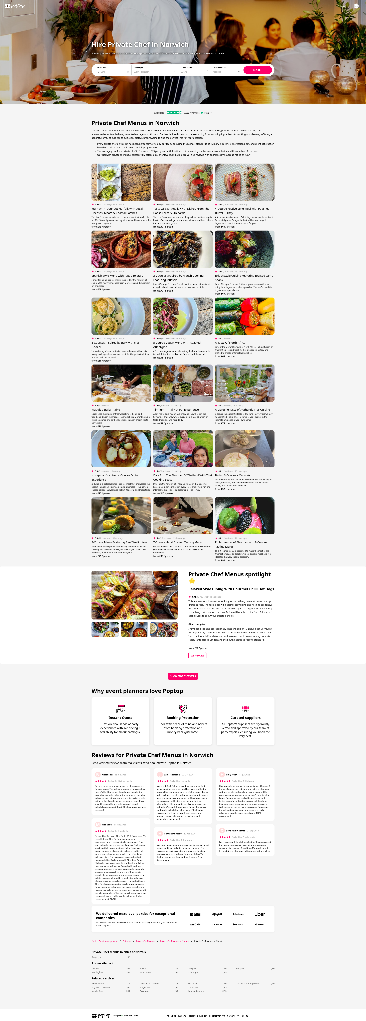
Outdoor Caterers (196, 991)
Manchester (145, 972)
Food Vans (192, 983)
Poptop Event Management (105, 941)
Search (343, 6)
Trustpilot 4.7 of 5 (125, 1015)
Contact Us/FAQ (217, 1015)
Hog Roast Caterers (101, 987)
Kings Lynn (97, 957)
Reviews (182, 1015)
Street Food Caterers (149, 983)
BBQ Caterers (98, 983)
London (95, 968)
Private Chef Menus (145, 941)
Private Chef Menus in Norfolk (174, 941)
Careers (231, 1015)
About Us (171, 1015)
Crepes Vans (193, 987)
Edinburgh (193, 972)
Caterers (127, 941)
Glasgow (240, 968)
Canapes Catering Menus (248, 983)
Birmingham (98, 972)
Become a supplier (198, 1015)
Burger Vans (145, 987)
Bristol (143, 968)
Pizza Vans (145, 991)
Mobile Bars (97, 991)
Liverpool (192, 968)
